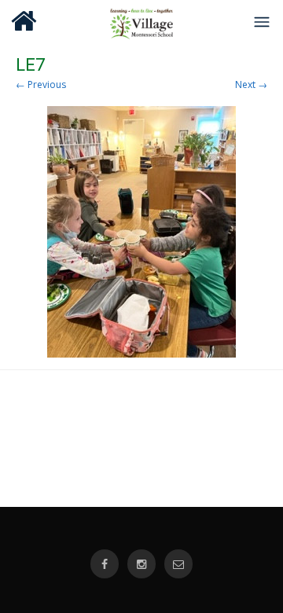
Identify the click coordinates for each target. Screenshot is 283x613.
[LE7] (141, 232)
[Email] (178, 563)
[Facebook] (104, 563)
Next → (251, 84)
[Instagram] (141, 563)
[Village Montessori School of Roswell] (142, 21)
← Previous (41, 84)
